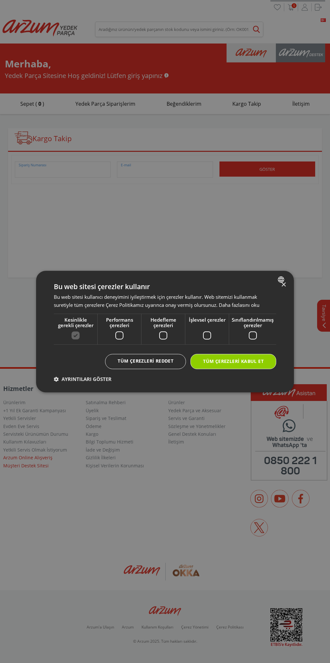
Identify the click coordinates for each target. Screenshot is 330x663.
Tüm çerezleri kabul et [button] (233, 361)
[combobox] (282, 279)
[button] (83, 379)
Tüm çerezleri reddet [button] (145, 361)
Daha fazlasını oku (239, 305)
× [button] (283, 284)
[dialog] (165, 332)
